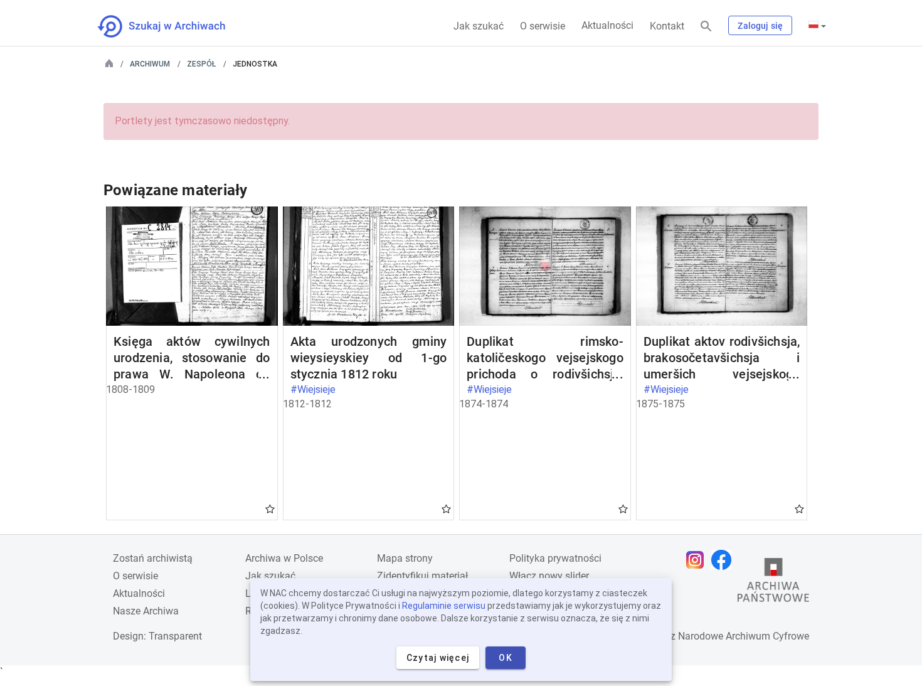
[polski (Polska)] (817, 25)
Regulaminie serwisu (443, 606)
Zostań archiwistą (153, 558)
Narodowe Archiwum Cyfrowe (743, 636)
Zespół (201, 64)
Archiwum (150, 64)
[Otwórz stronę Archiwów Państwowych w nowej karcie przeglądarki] (773, 583)
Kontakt (667, 26)
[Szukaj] (706, 27)
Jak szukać (478, 26)
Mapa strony (405, 558)
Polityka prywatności (555, 558)
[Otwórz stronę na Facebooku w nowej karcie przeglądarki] (724, 560)
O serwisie (542, 26)
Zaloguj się (760, 26)
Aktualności (607, 25)
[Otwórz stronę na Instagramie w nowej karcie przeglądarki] (698, 560)
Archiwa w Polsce (284, 558)
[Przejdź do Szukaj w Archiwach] (173, 26)
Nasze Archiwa (146, 611)
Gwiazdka (270, 508)
